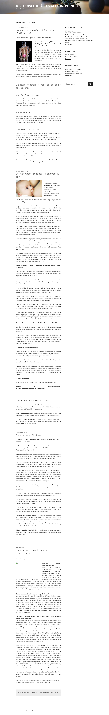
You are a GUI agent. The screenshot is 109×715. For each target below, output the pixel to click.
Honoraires (68, 75)
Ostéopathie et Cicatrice (28, 435)
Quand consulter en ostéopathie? (33, 400)
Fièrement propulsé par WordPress (25, 711)
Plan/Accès (68, 44)
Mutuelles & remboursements (74, 73)
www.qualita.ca (56, 692)
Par (68, 59)
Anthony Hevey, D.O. (25, 559)
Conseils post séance (71, 71)
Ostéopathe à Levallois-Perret (47, 6)
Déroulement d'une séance (73, 69)
